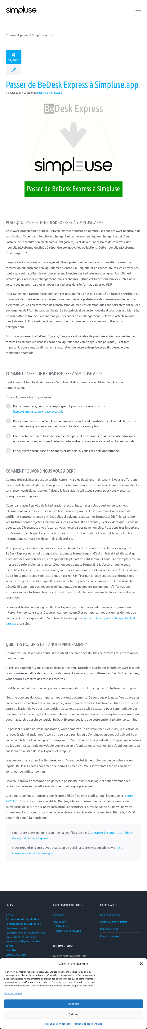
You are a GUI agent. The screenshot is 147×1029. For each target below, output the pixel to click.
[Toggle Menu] (138, 10)
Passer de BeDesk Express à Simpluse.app (72, 84)
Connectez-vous (109, 928)
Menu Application (110, 914)
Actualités (58, 914)
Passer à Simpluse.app (49, 92)
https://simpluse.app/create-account (37, 411)
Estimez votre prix (16, 954)
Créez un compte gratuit (113, 921)
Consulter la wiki (109, 936)
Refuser (73, 1014)
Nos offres (12, 950)
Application (59, 921)
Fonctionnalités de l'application (23, 923)
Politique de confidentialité (57, 1023)
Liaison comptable (16, 928)
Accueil (10, 914)
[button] (141, 964)
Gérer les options (13, 993)
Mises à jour (62, 926)
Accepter (73, 1003)
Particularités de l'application (22, 919)
